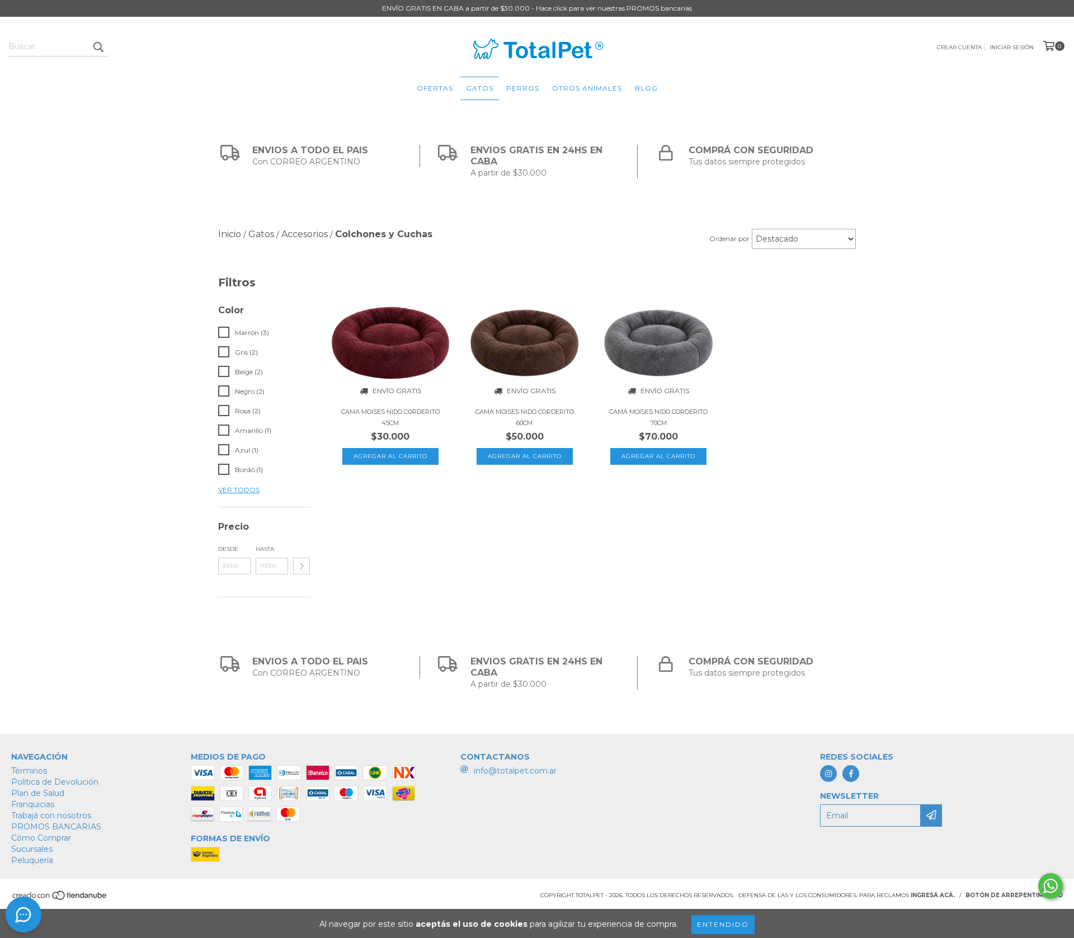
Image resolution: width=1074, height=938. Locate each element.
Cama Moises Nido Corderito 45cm (390, 417)
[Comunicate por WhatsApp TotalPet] (1050, 886)
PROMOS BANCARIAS (56, 827)
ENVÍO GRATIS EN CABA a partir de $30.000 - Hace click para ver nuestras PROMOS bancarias (537, 8)
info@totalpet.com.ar (515, 771)
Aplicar (301, 566)
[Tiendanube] (60, 898)
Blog (646, 88)
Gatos (479, 88)
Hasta (265, 549)
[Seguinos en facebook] (850, 773)
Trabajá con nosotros (51, 815)
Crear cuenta (959, 47)
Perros (522, 88)
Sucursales (32, 849)
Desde (228, 549)
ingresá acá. (933, 895)
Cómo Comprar (41, 838)
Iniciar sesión (1012, 47)
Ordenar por (729, 238)
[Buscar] (98, 46)
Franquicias (32, 804)
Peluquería (32, 860)
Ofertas (435, 88)
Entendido (723, 924)
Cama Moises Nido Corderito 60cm (524, 417)
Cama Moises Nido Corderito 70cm (658, 417)
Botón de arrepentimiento (1014, 895)
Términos (29, 771)
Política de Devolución (54, 782)
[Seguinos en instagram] (828, 773)
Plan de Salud (37, 793)
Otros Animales (587, 88)
